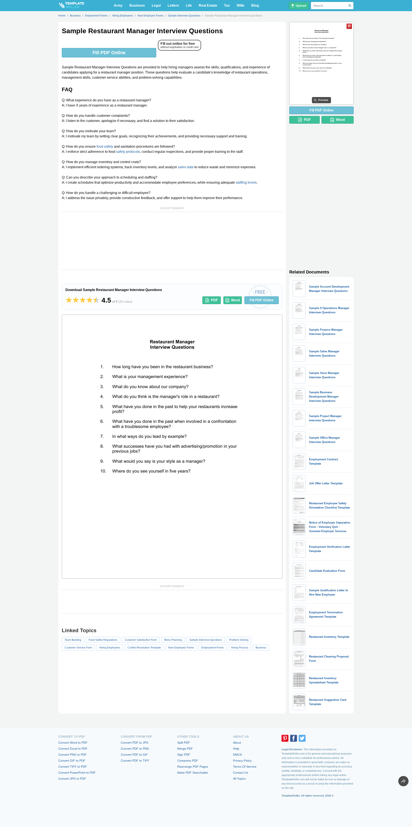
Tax (227, 5)
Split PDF (183, 742)
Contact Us (240, 772)
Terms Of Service (244, 766)
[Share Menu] (403, 781)
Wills (240, 5)
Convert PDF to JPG (134, 742)
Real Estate (208, 5)
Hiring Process (239, 647)
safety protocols (128, 151)
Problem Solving (238, 639)
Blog (255, 5)
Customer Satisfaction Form (141, 639)
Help (236, 748)
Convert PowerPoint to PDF (77, 772)
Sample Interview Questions (205, 639)
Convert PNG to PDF (72, 754)
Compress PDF (187, 760)
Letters (173, 5)
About (237, 742)
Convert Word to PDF (73, 742)
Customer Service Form (78, 647)
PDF (214, 300)
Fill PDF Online (109, 52)
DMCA (237, 754)
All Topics (239, 778)
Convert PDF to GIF (134, 754)
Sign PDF (183, 754)
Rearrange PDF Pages (192, 766)
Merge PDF (185, 748)
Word (235, 300)
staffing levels (246, 182)
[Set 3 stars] (82, 300)
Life (189, 5)
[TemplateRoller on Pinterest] (285, 738)
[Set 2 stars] (75, 300)
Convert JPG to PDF (72, 778)
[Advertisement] (172, 241)
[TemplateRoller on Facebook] (293, 738)
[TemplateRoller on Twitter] (302, 738)
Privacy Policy (242, 760)
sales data (186, 167)
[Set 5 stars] (96, 300)
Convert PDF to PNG (135, 748)
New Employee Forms (181, 647)
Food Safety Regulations (103, 639)
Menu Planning (173, 639)
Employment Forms (212, 647)
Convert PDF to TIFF (135, 760)
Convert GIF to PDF (71, 760)
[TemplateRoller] (71, 5)
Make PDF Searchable (192, 772)
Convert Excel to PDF (73, 748)
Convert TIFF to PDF (72, 766)
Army (118, 5)
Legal (156, 5)
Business (137, 5)
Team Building (73, 639)
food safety (105, 146)
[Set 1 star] (68, 300)
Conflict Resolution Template (144, 647)
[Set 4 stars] (89, 300)
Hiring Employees (109, 647)
